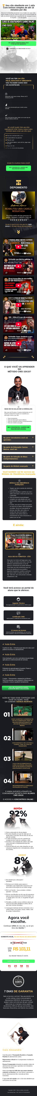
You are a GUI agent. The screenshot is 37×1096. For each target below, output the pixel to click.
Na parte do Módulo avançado (15, 466)
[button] (18, 30)
